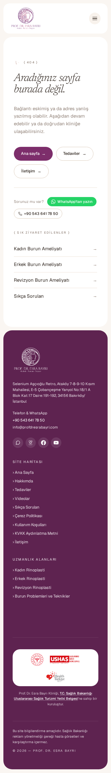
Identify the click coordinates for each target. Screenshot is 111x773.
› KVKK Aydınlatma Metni (35, 533)
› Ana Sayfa (23, 472)
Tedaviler (74, 153)
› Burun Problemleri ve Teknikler (41, 596)
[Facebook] (43, 442)
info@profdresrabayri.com (35, 427)
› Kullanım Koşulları (29, 524)
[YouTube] (56, 442)
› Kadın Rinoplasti (29, 570)
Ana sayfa (33, 153)
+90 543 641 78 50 (41, 213)
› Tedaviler (22, 489)
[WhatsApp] (18, 442)
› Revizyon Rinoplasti (32, 587)
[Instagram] (31, 442)
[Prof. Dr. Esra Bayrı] (25, 18)
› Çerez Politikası (27, 515)
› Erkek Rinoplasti (29, 578)
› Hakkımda (23, 481)
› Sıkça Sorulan (26, 507)
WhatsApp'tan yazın (74, 201)
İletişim (31, 171)
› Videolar (21, 498)
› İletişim (20, 542)
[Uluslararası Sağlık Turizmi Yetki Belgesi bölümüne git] (55, 667)
